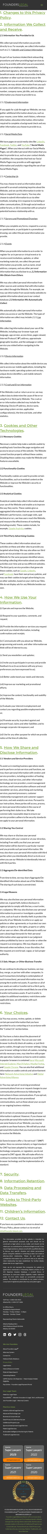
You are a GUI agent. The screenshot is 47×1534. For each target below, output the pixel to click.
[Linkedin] (4, 1334)
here (32, 1060)
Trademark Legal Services (11, 1435)
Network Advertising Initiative (19, 1074)
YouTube (25, 145)
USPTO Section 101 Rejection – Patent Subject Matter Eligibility (20, 1380)
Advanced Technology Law (11, 1414)
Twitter (13, 145)
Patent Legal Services (10, 1429)
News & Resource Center (11, 1369)
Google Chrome (11, 1067)
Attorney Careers (8, 1352)
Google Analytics (16, 528)
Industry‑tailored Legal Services (13, 1411)
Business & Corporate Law (11, 1417)
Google (23, 570)
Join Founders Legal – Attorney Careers (16, 1400)
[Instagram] (20, 1334)
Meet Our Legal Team (10, 1394)
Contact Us (6, 1355)
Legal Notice (7, 1365)
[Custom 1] (24, 1334)
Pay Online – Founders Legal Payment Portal (17, 1384)
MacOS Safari (23, 1063)
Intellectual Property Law (11, 1423)
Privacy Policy (7, 1362)
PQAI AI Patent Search (10, 1372)
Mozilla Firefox (37, 1063)
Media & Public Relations (11, 1359)
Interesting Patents (9, 1375)
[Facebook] (9, 1334)
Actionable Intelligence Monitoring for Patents (18, 1432)
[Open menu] (41, 5)
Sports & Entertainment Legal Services (15, 1426)
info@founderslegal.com (11, 1231)
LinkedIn (40, 141)
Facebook (4, 145)
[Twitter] (15, 1334)
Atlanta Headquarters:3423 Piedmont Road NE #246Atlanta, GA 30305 (13, 1326)
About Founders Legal (10, 1349)
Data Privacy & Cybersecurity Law (14, 1420)
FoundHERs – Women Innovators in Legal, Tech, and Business (23, 1397)
